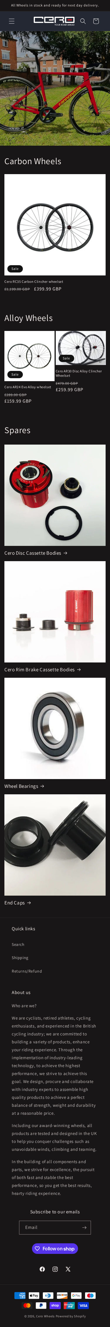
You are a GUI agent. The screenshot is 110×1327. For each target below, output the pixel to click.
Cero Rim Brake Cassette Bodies (39, 669)
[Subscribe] (84, 1228)
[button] (11, 21)
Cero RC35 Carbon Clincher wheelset (33, 281)
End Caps (14, 902)
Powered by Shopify (71, 1316)
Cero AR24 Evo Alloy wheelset (27, 387)
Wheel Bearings (21, 786)
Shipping (20, 957)
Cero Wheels (45, 1316)
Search (18, 944)
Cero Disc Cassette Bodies (32, 553)
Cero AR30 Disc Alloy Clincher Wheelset (79, 373)
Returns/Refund (27, 971)
